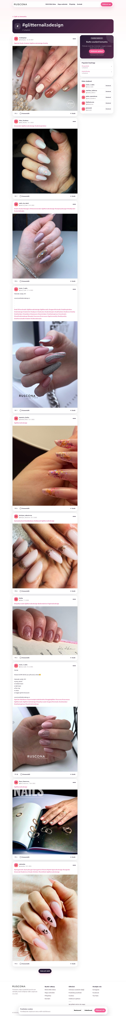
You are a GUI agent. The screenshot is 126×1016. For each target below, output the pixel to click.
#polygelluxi (37, 870)
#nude (30, 872)
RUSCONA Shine (51, 4)
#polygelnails (19, 870)
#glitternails (44, 309)
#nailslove (24, 872)
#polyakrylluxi (19, 521)
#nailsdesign (18, 312)
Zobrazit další (45, 971)
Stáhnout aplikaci (97, 51)
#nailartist (26, 312)
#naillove (67, 312)
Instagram (96, 990)
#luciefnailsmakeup (20, 316)
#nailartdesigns (24, 209)
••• (74, 38)
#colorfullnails (19, 211)
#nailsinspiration (40, 126)
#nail (16, 309)
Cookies (71, 996)
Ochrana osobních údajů (76, 990)
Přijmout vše (100, 1010)
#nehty (45, 43)
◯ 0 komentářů (24, 113)
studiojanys (22, 38)
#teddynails (71, 209)
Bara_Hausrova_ (24, 781)
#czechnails (62, 314)
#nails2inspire (50, 312)
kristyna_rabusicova (25, 515)
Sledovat (108, 85)
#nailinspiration (66, 309)
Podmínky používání (75, 993)
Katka (21, 598)
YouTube (95, 996)
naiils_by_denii (24, 203)
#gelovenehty (52, 316)
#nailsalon (41, 312)
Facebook (96, 993)
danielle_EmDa (24, 417)
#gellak (16, 43)
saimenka (22, 864)
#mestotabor (42, 314)
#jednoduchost (43, 604)
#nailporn (34, 312)
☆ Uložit (72, 113)
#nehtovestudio (19, 319)
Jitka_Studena (23, 121)
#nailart (26, 43)
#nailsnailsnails (36, 319)
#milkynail (37, 521)
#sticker (35, 872)
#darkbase (23, 699)
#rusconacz (44, 316)
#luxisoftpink (46, 870)
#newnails (17, 126)
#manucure (34, 314)
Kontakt (79, 4)
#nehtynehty (62, 316)
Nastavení (77, 1010)
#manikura (26, 314)
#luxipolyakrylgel (61, 209)
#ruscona (37, 316)
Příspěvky (72, 4)
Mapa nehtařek (62, 4)
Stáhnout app (106, 4)
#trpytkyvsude (19, 604)
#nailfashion (59, 312)
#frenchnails (22, 309)
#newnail (17, 872)
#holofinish (42, 872)
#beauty (30, 316)
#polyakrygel (28, 870)
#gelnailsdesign (53, 604)
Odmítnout (88, 1010)
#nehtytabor (18, 314)
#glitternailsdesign (36, 43)
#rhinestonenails (35, 209)
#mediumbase (29, 521)
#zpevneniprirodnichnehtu (36, 699)
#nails (22, 43)
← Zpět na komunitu (19, 17)
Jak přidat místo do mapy (77, 1004)
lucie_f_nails (23, 288)
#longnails (66, 870)
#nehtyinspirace (52, 314)
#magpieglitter (50, 699)
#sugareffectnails (55, 309)
